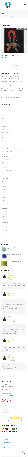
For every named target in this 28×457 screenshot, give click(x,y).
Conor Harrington (5, 135)
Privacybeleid (7, 447)
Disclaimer (6, 439)
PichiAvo (3, 203)
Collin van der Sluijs (6, 132)
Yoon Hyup (4, 230)
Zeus (2, 235)
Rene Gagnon (4, 208)
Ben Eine (3, 124)
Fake (2, 145)
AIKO (2, 107)
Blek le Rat (4, 126)
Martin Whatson (5, 184)
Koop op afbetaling (8, 444)
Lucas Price (4, 181)
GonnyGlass (4, 154)
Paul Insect (4, 200)
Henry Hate (4, 162)
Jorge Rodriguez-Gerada (7, 170)
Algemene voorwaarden (10, 437)
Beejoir (3, 121)
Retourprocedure (8, 442)
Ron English (4, 211)
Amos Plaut (4, 110)
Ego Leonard (4, 143)
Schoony (3, 214)
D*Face (3, 137)
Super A (3, 225)
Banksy (3, 118)
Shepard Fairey (5, 222)
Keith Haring (4, 178)
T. (1, 227)
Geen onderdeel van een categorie (10, 151)
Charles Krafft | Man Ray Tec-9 (11, 55)
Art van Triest (4, 115)
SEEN (2, 216)
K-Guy (3, 173)
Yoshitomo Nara (5, 233)
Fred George (4, 148)
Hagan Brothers (5, 156)
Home (12, 16)
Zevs (2, 238)
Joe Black (3, 167)
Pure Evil (3, 205)
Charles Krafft (4, 129)
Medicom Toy (4, 195)
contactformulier (5, 99)
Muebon (3, 197)
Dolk (2, 140)
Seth (2, 219)
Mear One (4, 192)
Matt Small (4, 186)
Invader (3, 165)
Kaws (2, 175)
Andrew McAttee (5, 113)
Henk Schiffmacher (6, 159)
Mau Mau (3, 189)
